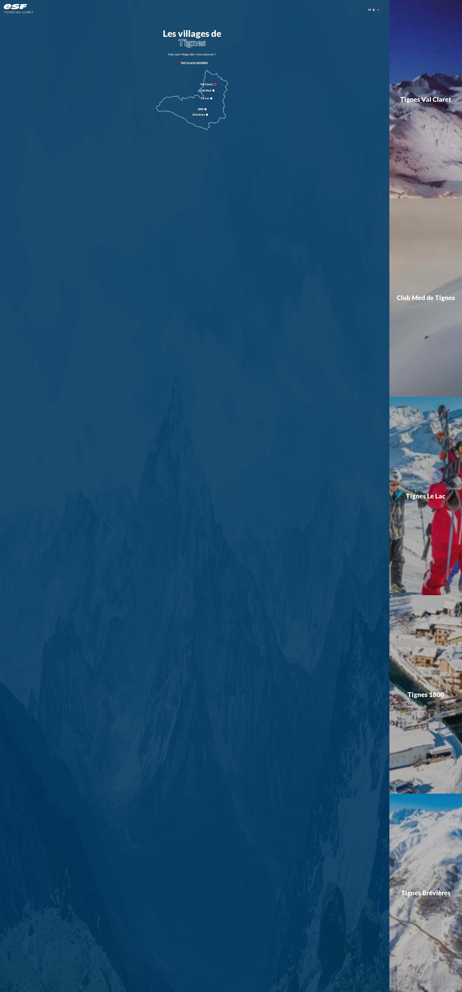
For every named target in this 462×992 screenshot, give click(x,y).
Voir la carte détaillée (194, 62)
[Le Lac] (211, 98)
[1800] (205, 109)
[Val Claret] (215, 84)
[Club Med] (213, 90)
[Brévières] (207, 115)
